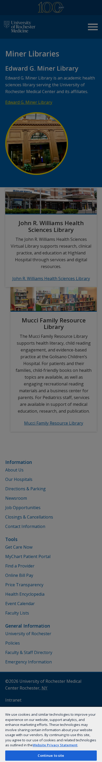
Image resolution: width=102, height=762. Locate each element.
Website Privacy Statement (55, 745)
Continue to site (51, 755)
